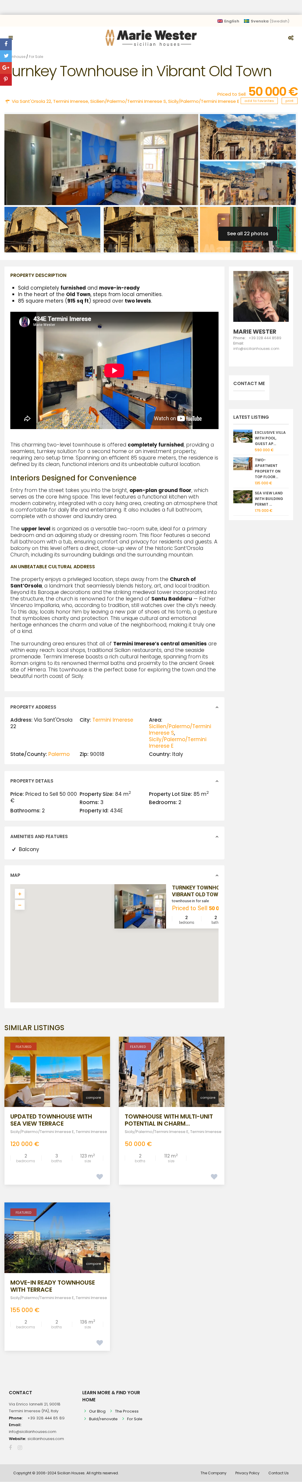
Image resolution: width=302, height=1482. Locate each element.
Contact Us (278, 1472)
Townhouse (14, 56)
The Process (127, 1411)
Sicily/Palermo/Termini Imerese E (203, 101)
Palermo (59, 754)
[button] (127, 946)
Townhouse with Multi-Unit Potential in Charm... (169, 1120)
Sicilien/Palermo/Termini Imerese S (128, 101)
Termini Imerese (70, 101)
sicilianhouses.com (45, 1439)
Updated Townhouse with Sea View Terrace (51, 1120)
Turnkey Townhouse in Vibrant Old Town (204, 890)
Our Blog (97, 1411)
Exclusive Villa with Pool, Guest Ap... (270, 438)
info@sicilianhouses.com (32, 1431)
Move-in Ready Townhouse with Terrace (52, 1286)
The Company (213, 1472)
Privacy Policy (247, 1472)
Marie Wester (254, 331)
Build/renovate (103, 1419)
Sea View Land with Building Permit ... (269, 499)
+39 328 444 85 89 (46, 1418)
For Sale (36, 56)
